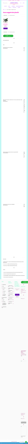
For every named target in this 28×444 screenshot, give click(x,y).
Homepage (18, 0)
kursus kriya (5, 265)
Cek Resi (19, 7)
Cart (15, 0)
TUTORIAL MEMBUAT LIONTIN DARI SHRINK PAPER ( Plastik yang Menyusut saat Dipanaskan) (14, 275)
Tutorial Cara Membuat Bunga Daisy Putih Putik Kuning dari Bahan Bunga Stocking (13, 272)
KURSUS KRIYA (14, 2)
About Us (5, 6)
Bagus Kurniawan (6, 261)
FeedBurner (17, 296)
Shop (9, 6)
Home (4, 9)
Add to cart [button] (5, 28)
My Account (10, 0)
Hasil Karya (14, 7)
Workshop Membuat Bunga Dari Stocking (4, 304)
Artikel (10, 7)
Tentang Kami (4, 284)
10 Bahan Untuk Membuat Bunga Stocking (12, 265)
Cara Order (13, 6)
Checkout (13, 0)
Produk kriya (10, 301)
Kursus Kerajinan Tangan (19, 6)
